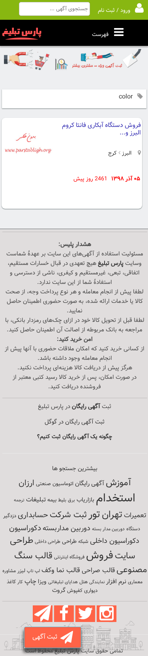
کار (20, 582)
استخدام (115, 499)
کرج (112, 153)
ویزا (42, 581)
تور (94, 515)
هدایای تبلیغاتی (63, 582)
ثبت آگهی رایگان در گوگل (75, 422)
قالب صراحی (98, 570)
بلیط (62, 500)
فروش (99, 555)
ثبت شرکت (68, 515)
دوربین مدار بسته (108, 529)
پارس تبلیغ (111, 263)
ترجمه (19, 500)
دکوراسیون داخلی (114, 541)
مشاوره (9, 571)
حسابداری (33, 515)
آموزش (118, 483)
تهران (112, 514)
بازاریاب (85, 500)
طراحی (69, 541)
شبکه (83, 542)
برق (71, 500)
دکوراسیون (25, 528)
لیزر (21, 571)
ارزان (26, 483)
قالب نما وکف (60, 570)
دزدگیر (9, 516)
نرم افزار (116, 581)
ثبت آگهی (46, 637)
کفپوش (74, 591)
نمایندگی (97, 582)
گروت (59, 590)
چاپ (30, 582)
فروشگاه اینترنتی (69, 557)
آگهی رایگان (89, 483)
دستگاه (133, 529)
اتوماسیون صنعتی (54, 484)
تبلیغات (36, 500)
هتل (83, 582)
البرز (125, 153)
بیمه (51, 500)
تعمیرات (135, 515)
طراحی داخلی (47, 542)
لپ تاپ (33, 571)
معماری (135, 582)
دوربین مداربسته (66, 528)
